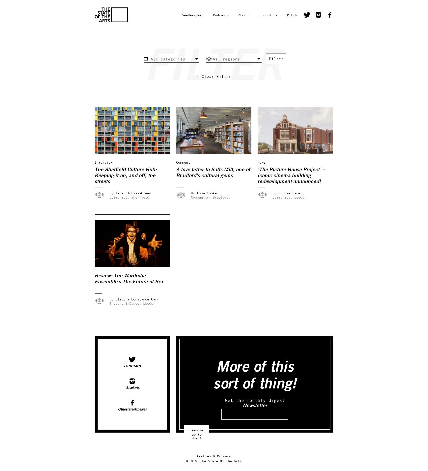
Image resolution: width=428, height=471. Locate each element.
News (262, 162)
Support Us (267, 15)
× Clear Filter (214, 76)
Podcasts (221, 15)
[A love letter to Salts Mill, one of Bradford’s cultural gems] (217, 152)
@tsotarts (132, 388)
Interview (103, 162)
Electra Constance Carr (137, 299)
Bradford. (222, 197)
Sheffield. (141, 197)
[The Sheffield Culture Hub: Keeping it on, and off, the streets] (136, 152)
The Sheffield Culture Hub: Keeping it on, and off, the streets (126, 175)
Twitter (307, 15)
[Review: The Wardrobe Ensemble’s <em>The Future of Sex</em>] (136, 265)
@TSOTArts (132, 366)
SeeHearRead (193, 15)
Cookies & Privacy (214, 456)
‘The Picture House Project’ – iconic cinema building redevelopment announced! (291, 175)
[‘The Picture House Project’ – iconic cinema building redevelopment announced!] (299, 152)
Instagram (318, 15)
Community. (119, 197)
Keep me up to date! (197, 432)
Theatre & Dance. (125, 303)
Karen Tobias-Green (133, 193)
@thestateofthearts (132, 409)
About (243, 15)
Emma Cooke (207, 193)
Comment (183, 162)
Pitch (292, 15)
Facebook (329, 15)
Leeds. (300, 197)
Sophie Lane (289, 193)
